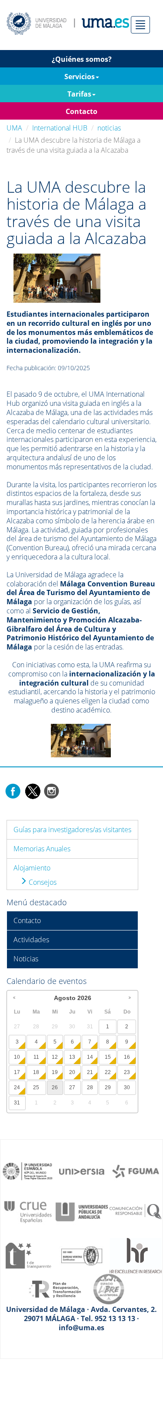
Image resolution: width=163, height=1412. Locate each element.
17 (17, 1072)
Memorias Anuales (41, 848)
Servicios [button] (79, 76)
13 (72, 1057)
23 (127, 1072)
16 (127, 1057)
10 (17, 1057)
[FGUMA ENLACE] (136, 1170)
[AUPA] (82, 1211)
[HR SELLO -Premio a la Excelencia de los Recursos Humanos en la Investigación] (136, 1255)
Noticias (25, 959)
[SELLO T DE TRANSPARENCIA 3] (28, 1255)
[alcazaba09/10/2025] (56, 277)
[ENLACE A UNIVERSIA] (82, 1170)
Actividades (31, 939)
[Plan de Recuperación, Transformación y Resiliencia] (55, 1288)
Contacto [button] (81, 111)
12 (55, 1057)
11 (36, 1057)
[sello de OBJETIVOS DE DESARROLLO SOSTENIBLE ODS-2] (28, 1170)
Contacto (27, 920)
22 (108, 1072)
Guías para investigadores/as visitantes (72, 829)
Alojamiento (31, 868)
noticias (109, 128)
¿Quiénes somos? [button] (82, 59)
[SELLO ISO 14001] (82, 1255)
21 (90, 1072)
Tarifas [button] (79, 94)
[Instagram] (51, 790)
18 (36, 1072)
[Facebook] (13, 790)
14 (90, 1057)
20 (72, 1072)
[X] (32, 790)
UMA (14, 128)
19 (55, 1072)
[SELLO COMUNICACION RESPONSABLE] (136, 1211)
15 (108, 1057)
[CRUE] (28, 1211)
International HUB (59, 128)
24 (17, 1087)
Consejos (42, 882)
